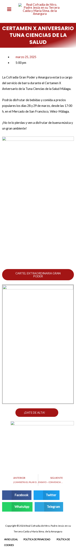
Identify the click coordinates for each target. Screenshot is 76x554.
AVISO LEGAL (11, 539)
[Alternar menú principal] (9, 9)
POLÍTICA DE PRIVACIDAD (36, 539)
